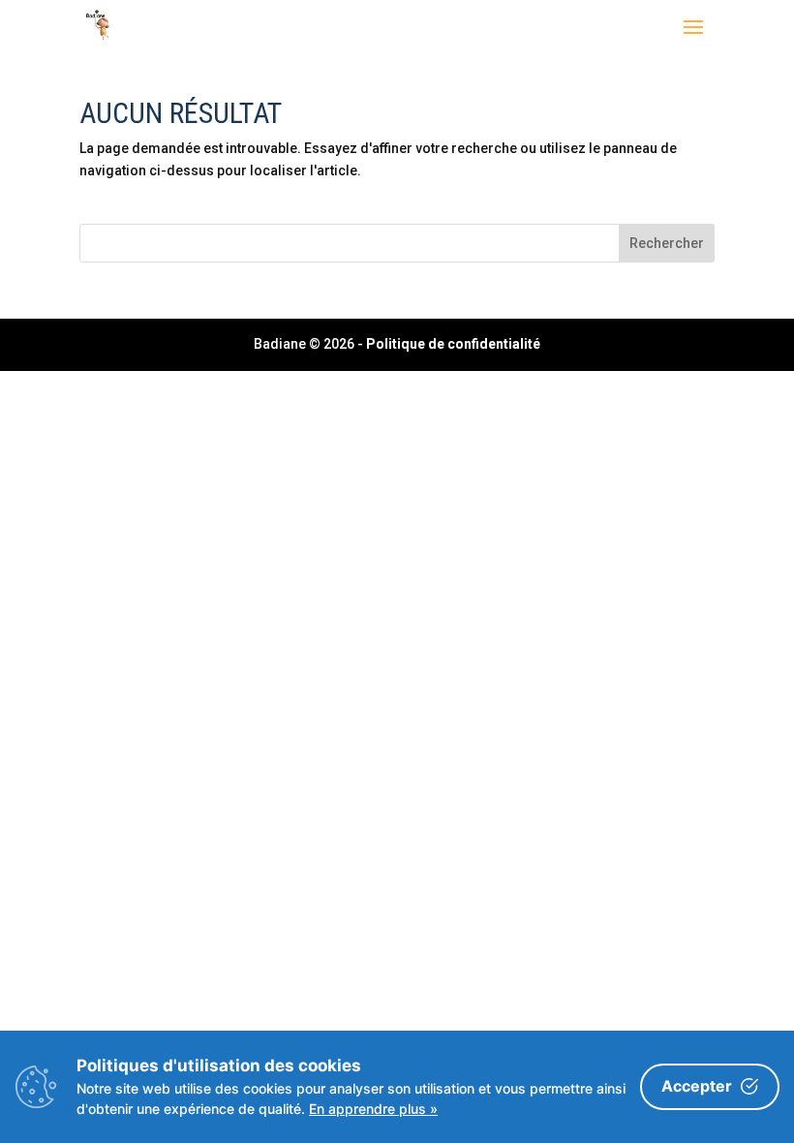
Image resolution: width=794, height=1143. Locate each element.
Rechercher (666, 243)
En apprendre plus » (373, 1108)
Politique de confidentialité (453, 344)
